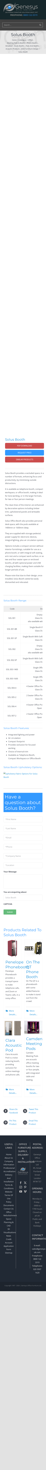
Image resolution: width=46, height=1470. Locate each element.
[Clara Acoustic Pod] (13, 1028)
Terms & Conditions (9, 1187)
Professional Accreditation (9, 1170)
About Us (9, 1158)
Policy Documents (9, 1204)
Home (8, 1154)
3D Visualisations (9, 1231)
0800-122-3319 (30, 15)
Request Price (24, 452)
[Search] (40, 25)
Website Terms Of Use (9, 1195)
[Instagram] (20, 1187)
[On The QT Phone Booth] (33, 948)
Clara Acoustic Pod (13, 1045)
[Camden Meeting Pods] (33, 1027)
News (8, 1236)
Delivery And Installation (9, 1178)
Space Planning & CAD (9, 1222)
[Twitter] (25, 1182)
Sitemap (8, 1252)
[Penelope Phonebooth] (13, 948)
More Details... (13, 1012)
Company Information (9, 1163)
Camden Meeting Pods (34, 1044)
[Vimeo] (25, 1191)
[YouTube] (20, 1191)
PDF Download (24, 445)
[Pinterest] (25, 1187)
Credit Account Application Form (9, 1244)
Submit (10, 912)
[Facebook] (20, 1182)
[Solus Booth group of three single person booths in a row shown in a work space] (23, 242)
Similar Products (24, 459)
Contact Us (9, 1208)
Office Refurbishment (9, 1214)
